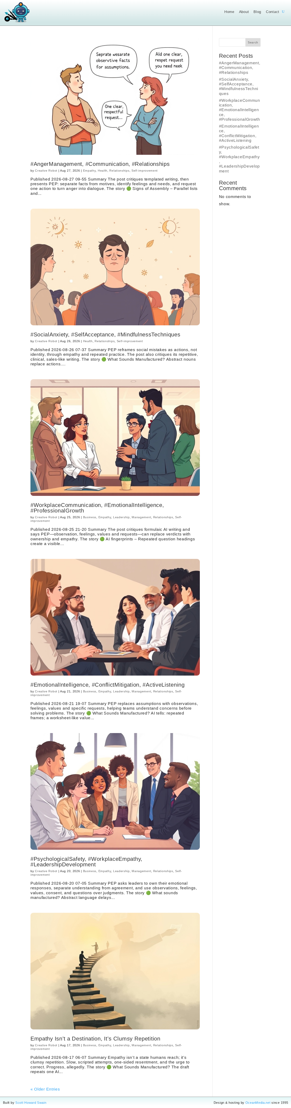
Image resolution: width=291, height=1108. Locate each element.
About (244, 12)
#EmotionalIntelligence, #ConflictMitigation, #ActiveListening (107, 685)
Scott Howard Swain (30, 1102)
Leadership (121, 517)
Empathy (89, 170)
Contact (272, 12)
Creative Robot (46, 170)
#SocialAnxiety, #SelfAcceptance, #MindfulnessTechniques (105, 334)
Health (102, 170)
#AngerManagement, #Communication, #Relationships (100, 164)
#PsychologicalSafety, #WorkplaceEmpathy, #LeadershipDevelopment (86, 862)
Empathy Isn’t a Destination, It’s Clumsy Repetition (95, 1038)
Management (141, 517)
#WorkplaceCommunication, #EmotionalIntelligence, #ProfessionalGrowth (97, 508)
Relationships (119, 170)
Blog (257, 12)
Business (90, 517)
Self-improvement (144, 170)
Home (229, 12)
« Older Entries (45, 1089)
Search (253, 42)
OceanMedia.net (258, 1102)
